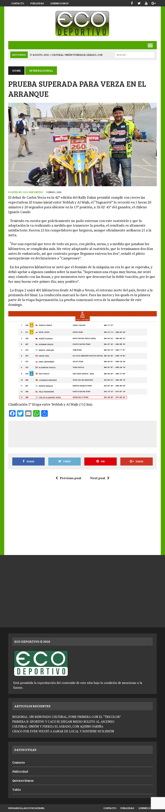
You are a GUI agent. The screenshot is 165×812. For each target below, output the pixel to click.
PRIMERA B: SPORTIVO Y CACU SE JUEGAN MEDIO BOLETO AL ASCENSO (63, 721)
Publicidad (37, 3)
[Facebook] (132, 3)
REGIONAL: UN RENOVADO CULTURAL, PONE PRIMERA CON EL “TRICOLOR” (66, 717)
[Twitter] (139, 3)
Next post (97, 478)
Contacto (17, 3)
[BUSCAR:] (134, 54)
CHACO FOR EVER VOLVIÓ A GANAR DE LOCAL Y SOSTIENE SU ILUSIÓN (63, 731)
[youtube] (146, 3)
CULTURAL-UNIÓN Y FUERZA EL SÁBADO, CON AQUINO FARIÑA (57, 726)
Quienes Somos (59, 3)
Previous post (70, 478)
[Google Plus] (153, 3)
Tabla (16, 789)
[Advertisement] (85, 433)
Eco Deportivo (33, 192)
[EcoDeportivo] (82, 23)
